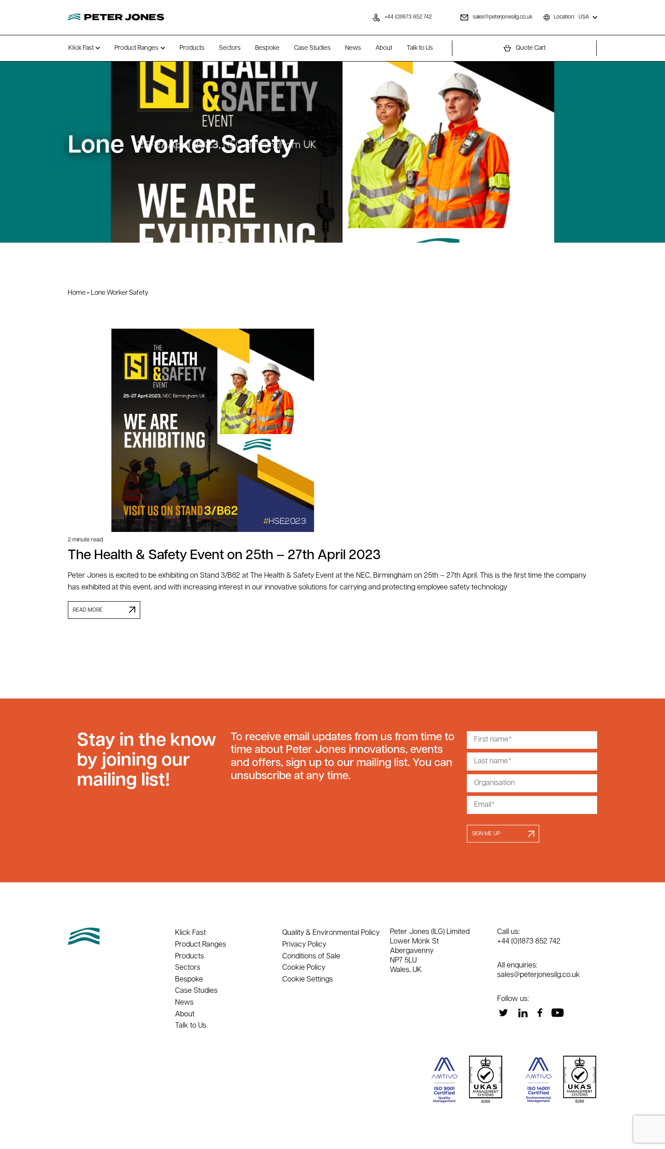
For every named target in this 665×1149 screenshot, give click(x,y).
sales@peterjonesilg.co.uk (538, 975)
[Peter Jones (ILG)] (116, 17)
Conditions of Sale (311, 956)
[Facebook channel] (539, 1012)
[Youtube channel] (557, 1012)
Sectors (230, 48)
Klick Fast (81, 48)
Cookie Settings (307, 979)
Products (192, 48)
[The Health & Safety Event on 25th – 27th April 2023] (332, 430)
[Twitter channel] (503, 1012)
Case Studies (312, 48)
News (353, 48)
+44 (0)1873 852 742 (528, 941)
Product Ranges (136, 48)
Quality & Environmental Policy (331, 933)
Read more (88, 610)
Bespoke (267, 48)
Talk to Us (420, 48)
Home (77, 293)
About (383, 48)
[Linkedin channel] (523, 1012)
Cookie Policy (303, 968)
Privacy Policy (304, 944)
